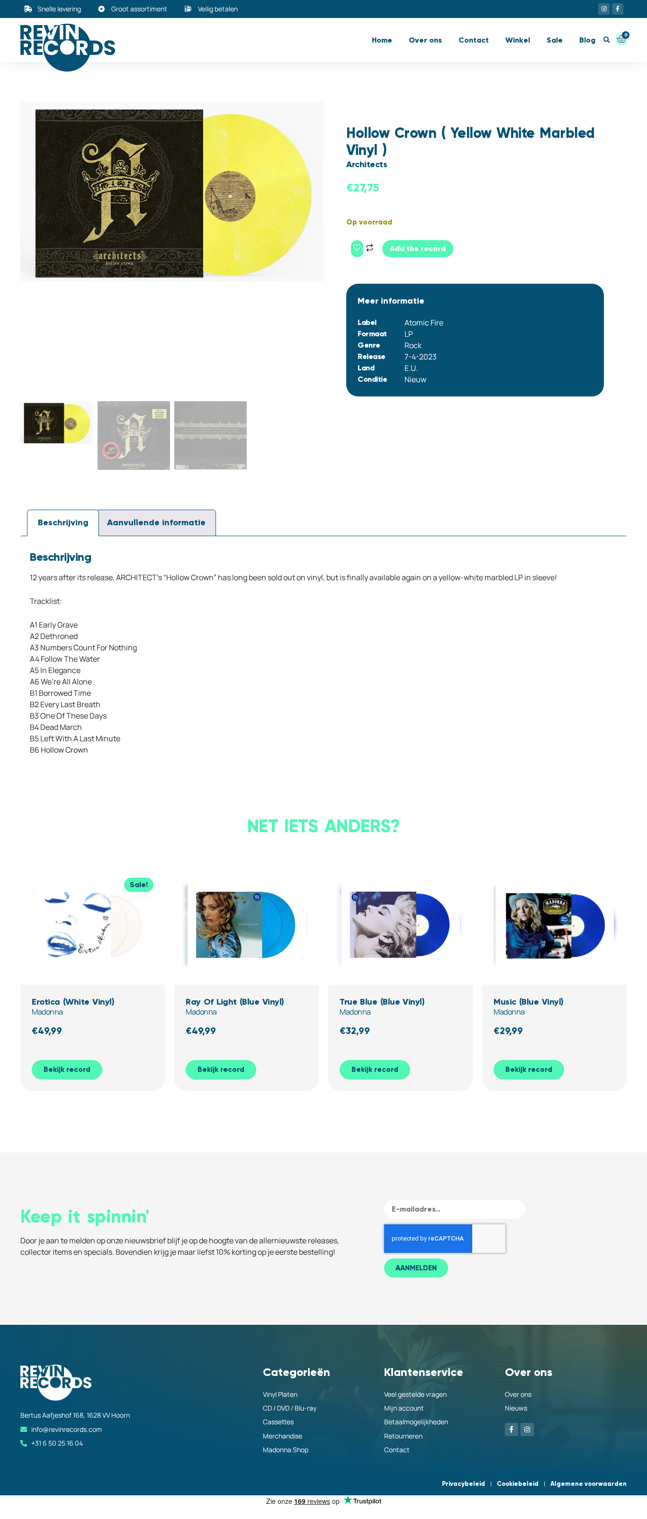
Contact (473, 40)
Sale (555, 40)
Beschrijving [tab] (63, 522)
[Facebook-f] (617, 9)
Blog (587, 40)
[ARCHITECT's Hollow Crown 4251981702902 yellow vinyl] (172, 192)
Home (382, 40)
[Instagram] (604, 9)
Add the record (418, 248)
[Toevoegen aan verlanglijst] (357, 248)
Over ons (425, 40)
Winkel (517, 40)
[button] (606, 40)
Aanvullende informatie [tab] (156, 522)
